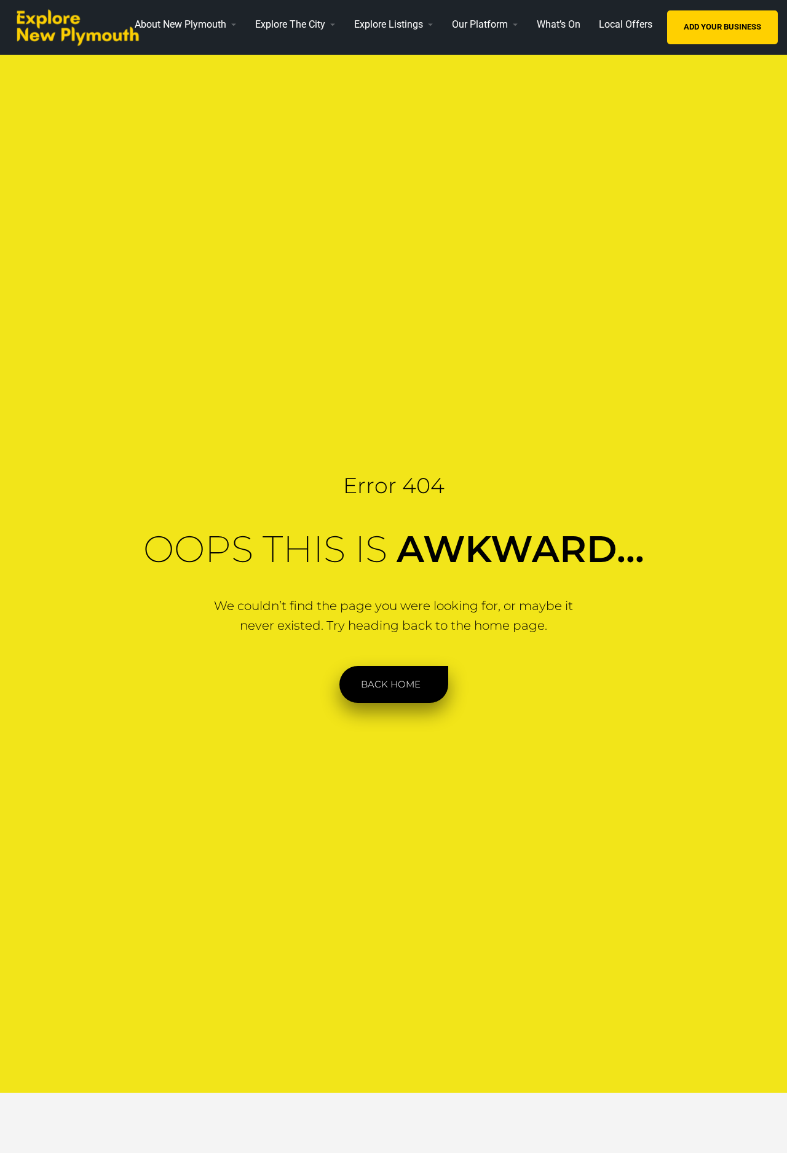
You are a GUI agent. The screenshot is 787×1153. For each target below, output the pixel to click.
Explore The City (290, 24)
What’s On (558, 24)
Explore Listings (388, 24)
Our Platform (480, 24)
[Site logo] (81, 26)
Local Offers (625, 24)
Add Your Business (722, 26)
